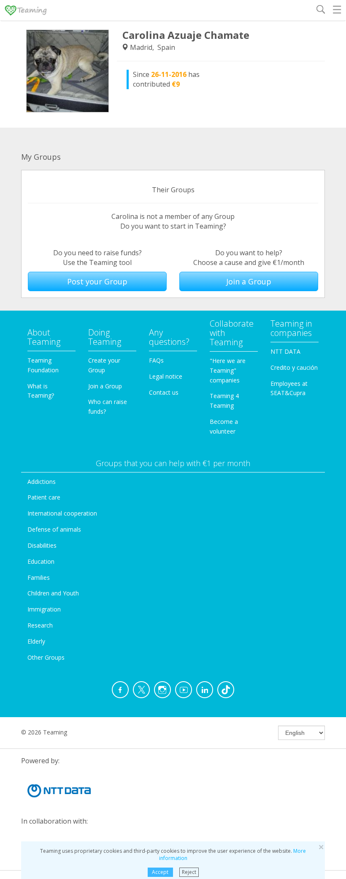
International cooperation (62, 513)
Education (40, 561)
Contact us (163, 392)
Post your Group (97, 281)
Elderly (36, 641)
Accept (160, 872)
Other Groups (46, 657)
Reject (189, 872)
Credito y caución (294, 367)
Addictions (41, 482)
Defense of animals (54, 529)
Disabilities (42, 545)
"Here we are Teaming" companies (228, 370)
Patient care (43, 497)
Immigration (44, 609)
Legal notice (165, 376)
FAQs (156, 360)
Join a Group (248, 281)
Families (38, 577)
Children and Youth (53, 593)
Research (40, 625)
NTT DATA (285, 351)
